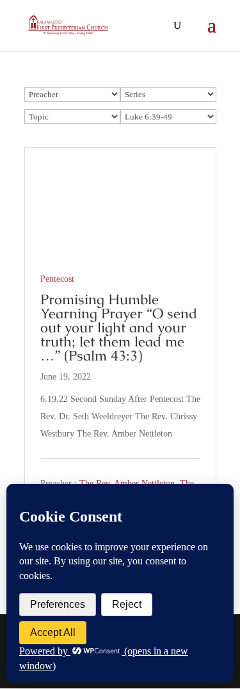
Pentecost (57, 279)
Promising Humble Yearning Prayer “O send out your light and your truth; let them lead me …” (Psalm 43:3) (118, 327)
